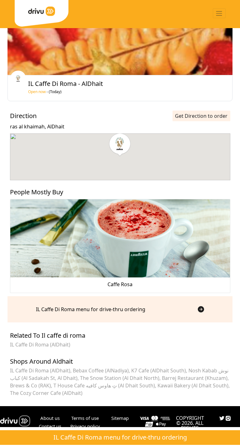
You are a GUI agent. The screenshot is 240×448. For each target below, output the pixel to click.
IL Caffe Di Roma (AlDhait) (40, 344)
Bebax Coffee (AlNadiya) (101, 370)
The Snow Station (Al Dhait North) (119, 378)
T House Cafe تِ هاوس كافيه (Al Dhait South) (104, 385)
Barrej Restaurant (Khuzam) (195, 378)
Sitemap (120, 418)
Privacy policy (85, 426)
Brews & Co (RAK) (30, 385)
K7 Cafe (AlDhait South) (158, 370)
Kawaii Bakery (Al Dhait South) (193, 385)
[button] (119, 145)
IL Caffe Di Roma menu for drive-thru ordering (120, 437)
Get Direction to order (201, 115)
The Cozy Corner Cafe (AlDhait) (46, 393)
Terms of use (85, 418)
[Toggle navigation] (219, 13)
